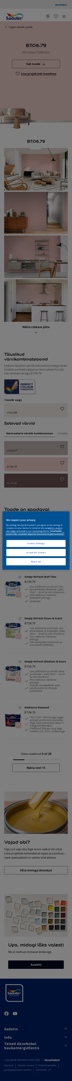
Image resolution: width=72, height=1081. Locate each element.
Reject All (36, 561)
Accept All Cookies (36, 552)
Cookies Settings (36, 543)
